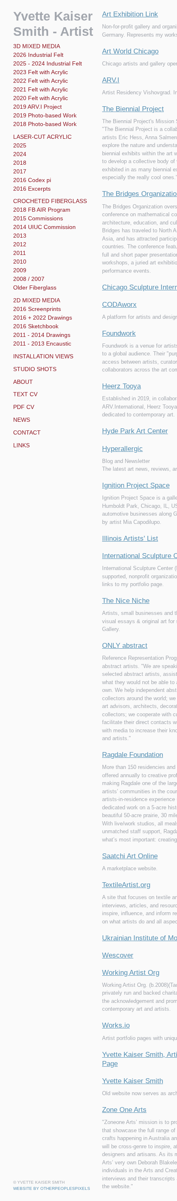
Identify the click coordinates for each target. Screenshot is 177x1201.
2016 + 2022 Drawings (40, 317)
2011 (18, 253)
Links (21, 445)
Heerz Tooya (122, 386)
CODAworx (119, 305)
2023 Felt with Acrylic (41, 72)
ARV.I (110, 80)
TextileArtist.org (126, 885)
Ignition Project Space (136, 485)
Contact (26, 432)
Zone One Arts (124, 1110)
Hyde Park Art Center (135, 431)
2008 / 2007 (29, 279)
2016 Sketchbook (35, 326)
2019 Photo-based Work (44, 115)
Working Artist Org (131, 973)
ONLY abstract (124, 646)
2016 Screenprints (36, 309)
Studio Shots (34, 369)
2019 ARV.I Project (36, 106)
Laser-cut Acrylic (39, 136)
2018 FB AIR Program (39, 209)
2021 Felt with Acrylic (40, 89)
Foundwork (120, 333)
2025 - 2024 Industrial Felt (47, 63)
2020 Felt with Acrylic (41, 98)
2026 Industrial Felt (38, 54)
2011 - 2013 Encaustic (39, 343)
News (21, 419)
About (22, 382)
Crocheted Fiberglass (46, 201)
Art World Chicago (131, 51)
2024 (19, 154)
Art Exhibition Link (130, 14)
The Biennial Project (132, 109)
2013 (19, 235)
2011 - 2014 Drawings (39, 335)
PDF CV (22, 407)
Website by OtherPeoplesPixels (51, 1188)
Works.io (116, 1025)
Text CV (24, 394)
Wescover (117, 955)
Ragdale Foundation (133, 755)
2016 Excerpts (31, 188)
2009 (20, 270)
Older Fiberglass (34, 287)
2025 (19, 145)
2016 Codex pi (31, 180)
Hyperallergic (123, 449)
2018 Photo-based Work (44, 124)
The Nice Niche (124, 601)
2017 (19, 171)
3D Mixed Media (34, 46)
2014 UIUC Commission (42, 227)
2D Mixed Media (34, 300)
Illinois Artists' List (130, 539)
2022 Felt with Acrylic (41, 80)
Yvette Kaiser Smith (133, 1081)
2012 (19, 244)
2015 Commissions (37, 218)
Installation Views (41, 356)
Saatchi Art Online (130, 856)
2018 (19, 162)
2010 (19, 261)
